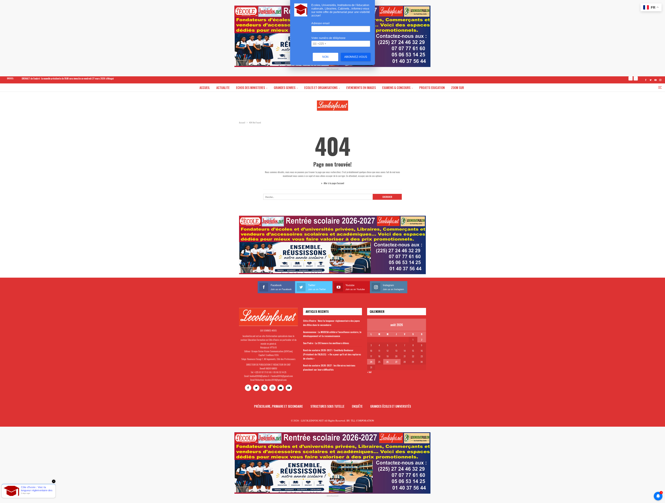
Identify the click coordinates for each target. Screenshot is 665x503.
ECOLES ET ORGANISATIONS (321, 87)
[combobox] (319, 44)
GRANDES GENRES (284, 87)
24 (371, 361)
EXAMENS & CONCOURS (396, 87)
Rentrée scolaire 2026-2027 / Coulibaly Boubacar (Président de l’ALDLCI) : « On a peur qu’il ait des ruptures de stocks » (332, 354)
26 (387, 361)
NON (325, 56)
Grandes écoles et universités (390, 406)
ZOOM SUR (457, 87)
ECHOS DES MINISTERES (250, 87)
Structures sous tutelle (327, 406)
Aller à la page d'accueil (333, 183)
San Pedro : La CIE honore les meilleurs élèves (326, 343)
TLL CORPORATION (362, 420)
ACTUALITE (223, 87)
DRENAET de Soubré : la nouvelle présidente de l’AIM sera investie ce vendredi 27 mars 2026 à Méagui (68, 78)
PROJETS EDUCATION (432, 87)
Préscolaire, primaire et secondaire (278, 406)
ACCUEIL (205, 87)
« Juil (369, 372)
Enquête (357, 406)
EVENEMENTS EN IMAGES (361, 87)
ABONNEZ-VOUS (355, 56)
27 (396, 361)
